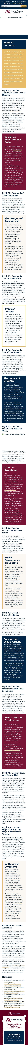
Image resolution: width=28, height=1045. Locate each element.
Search (23, 6)
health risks (20, 663)
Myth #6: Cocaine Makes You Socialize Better (14, 66)
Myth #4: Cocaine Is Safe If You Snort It (14, 60)
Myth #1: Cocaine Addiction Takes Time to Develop (14, 52)
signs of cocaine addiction (12, 750)
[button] (26, 15)
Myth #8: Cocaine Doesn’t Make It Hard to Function (14, 72)
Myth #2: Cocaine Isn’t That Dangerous (14, 55)
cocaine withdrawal (10, 490)
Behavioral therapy (12, 936)
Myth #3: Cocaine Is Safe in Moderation (14, 58)
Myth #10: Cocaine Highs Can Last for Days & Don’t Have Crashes (14, 78)
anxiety (10, 567)
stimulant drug (17, 149)
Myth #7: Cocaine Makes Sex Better (14, 69)
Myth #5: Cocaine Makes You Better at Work (14, 63)
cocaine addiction (15, 110)
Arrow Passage (15, 963)
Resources (7, 84)
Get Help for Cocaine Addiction (13, 81)
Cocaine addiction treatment (12, 411)
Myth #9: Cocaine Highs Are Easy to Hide (14, 75)
